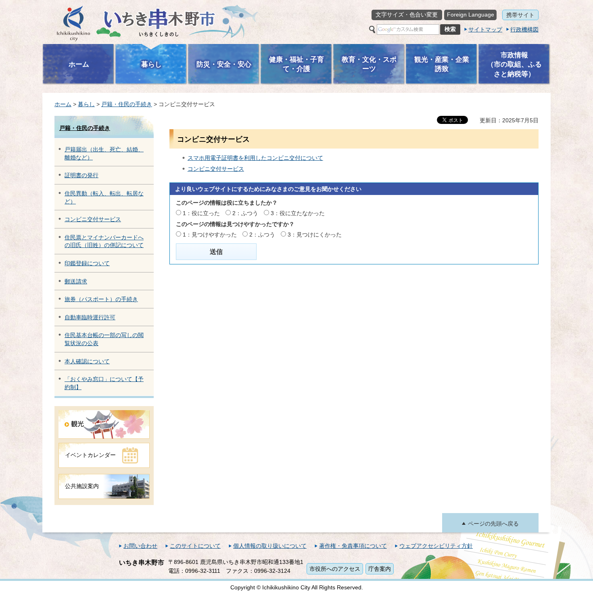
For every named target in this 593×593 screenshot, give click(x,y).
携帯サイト (520, 15)
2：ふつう (245, 213)
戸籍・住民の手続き (126, 104)
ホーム (62, 104)
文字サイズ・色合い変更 (407, 14)
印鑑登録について (87, 263)
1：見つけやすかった (210, 234)
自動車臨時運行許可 (90, 317)
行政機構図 (524, 29)
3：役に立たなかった (298, 213)
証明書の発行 (81, 175)
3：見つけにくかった (315, 234)
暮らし (86, 104)
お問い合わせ (140, 546)
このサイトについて (195, 546)
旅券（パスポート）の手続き (101, 299)
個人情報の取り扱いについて (270, 546)
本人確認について (87, 361)
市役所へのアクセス (334, 569)
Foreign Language (470, 14)
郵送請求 (76, 281)
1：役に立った (201, 213)
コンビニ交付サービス (93, 219)
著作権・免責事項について (353, 546)
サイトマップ (485, 29)
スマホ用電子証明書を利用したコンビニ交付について (255, 158)
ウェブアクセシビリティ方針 (436, 546)
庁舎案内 (379, 569)
